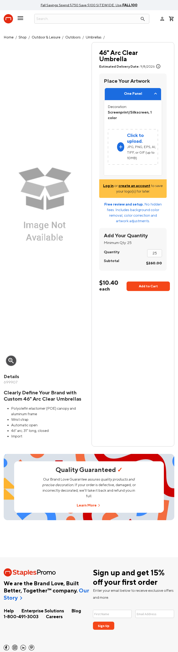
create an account (134, 186)
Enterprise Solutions (42, 611)
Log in (108, 186)
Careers (54, 616)
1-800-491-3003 (21, 616)
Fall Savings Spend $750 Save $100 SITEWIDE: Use (89, 5)
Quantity (111, 252)
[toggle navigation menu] (20, 19)
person (162, 19)
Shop (23, 37)
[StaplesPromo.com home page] (8, 18)
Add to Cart (148, 286)
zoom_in (11, 360)
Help (9, 611)
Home (9, 37)
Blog (76, 611)
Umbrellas (94, 37)
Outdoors (73, 37)
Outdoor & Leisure (46, 37)
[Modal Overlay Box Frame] (133, 617)
